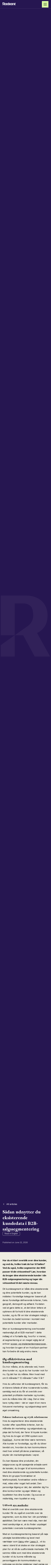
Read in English (11, 1234)
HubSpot (7, 1439)
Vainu (21, 1541)
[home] (9, 4)
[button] (45, 4)
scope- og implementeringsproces (28, 1343)
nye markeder (20, 1505)
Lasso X (34, 1541)
